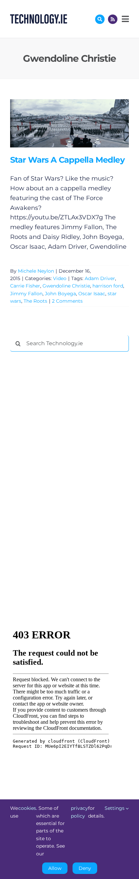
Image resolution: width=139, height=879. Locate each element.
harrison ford (107, 286)
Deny (85, 868)
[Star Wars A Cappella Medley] (69, 123)
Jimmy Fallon (26, 294)
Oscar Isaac (91, 294)
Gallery (79, 123)
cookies (27, 808)
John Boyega (60, 294)
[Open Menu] (124, 18)
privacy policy (79, 812)
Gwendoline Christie (66, 286)
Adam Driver (100, 278)
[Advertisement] (60, 459)
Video (59, 278)
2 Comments (67, 301)
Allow (54, 868)
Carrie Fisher (25, 286)
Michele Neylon (36, 271)
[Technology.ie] (38, 17)
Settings (115, 808)
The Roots (35, 301)
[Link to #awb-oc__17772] (100, 19)
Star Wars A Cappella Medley (59, 123)
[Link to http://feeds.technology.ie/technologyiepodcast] (112, 19)
